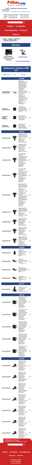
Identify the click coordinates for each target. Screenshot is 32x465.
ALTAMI (21, 78)
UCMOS (21, 131)
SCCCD (21, 295)
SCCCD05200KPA (6, 351)
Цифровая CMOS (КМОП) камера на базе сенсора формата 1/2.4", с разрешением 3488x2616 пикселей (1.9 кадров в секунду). (22, 231)
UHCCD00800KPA (6, 365)
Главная (10, 26)
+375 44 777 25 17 (24, 17)
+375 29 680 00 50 (13, 17)
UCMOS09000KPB (6, 231)
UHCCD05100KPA (6, 421)
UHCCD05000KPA (6, 410)
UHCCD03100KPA (6, 399)
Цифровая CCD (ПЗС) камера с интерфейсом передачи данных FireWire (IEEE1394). (23, 126)
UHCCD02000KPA (6, 388)
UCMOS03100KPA (6, 195)
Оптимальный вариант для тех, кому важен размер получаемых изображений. (22, 117)
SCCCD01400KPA (6, 302)
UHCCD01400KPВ (6, 376)
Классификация (11, 30)
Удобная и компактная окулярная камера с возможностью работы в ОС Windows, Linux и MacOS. (23, 252)
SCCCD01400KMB (6, 339)
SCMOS (21, 247)
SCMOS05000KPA (6, 278)
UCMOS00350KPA (6, 160)
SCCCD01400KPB (6, 314)
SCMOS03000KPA (6, 269)
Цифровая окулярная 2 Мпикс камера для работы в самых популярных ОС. (23, 261)
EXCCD (21, 284)
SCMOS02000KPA (6, 261)
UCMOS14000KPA (6, 240)
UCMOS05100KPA (6, 212)
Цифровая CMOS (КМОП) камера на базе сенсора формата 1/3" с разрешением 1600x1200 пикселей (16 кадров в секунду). (22, 148)
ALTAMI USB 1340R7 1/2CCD (5, 126)
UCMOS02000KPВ (6, 147)
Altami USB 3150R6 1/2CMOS (6, 109)
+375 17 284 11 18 (13, 16)
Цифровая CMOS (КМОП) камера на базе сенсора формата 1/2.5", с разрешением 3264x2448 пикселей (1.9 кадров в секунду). (22, 222)
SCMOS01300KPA (6, 252)
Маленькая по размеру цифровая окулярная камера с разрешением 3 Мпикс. (23, 269)
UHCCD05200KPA (6, 432)
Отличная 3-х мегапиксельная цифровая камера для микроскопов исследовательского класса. (23, 109)
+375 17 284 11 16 (24, 16)
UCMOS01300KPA (6, 175)
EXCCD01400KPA (6, 289)
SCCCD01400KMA (6, 326)
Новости (16, 34)
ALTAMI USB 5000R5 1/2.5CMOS (5, 117)
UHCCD (21, 358)
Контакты (23, 30)
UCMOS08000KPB (6, 221)
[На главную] (16, 3)
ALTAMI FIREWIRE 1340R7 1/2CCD (6, 92)
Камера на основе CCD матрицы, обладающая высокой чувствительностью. (23, 289)
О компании (20, 26)
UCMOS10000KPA (6, 138)
